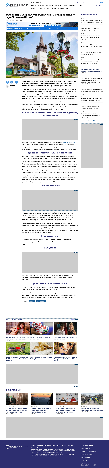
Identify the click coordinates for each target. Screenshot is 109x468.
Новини (33, 8)
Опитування (68, 8)
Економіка (49, 5)
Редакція (79, 2)
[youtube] (99, 6)
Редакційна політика (87, 454)
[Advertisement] (50, 129)
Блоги (54, 8)
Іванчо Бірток (41, 301)
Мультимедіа (47, 8)
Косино (31, 301)
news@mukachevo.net (87, 445)
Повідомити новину (93, 2)
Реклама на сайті (86, 448)
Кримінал (72, 5)
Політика (41, 5)
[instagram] (97, 6)
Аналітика (39, 8)
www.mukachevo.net (58, 450)
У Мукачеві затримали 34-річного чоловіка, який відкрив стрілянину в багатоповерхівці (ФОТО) (16, 410)
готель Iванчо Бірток (68, 142)
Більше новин (92, 120)
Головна (33, 5)
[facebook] (94, 6)
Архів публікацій (85, 457)
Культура (58, 5)
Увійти (101, 2)
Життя (79, 5)
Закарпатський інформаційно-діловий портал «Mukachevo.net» (55, 445)
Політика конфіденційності (88, 451)
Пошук (102, 5)
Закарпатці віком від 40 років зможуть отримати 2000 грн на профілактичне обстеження (65, 410)
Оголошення (60, 8)
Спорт (65, 5)
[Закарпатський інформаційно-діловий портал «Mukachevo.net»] (17, 5)
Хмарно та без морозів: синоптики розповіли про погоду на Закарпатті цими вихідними (41, 410)
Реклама (85, 2)
